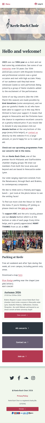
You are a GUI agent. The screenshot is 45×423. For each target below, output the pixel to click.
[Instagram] (33, 378)
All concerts (21, 328)
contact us (33, 132)
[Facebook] (19, 378)
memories (6, 68)
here (20, 275)
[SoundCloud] (26, 378)
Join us (21, 356)
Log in (40, 4)
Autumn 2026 (12, 292)
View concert (21, 315)
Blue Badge (7, 280)
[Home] (22, 24)
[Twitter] (12, 378)
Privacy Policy (22, 396)
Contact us (21, 342)
